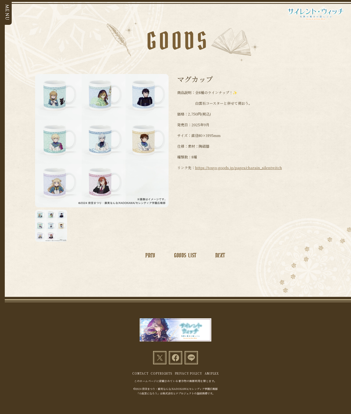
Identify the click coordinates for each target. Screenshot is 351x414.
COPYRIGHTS (161, 373)
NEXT (220, 255)
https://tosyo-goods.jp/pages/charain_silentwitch (238, 167)
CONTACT (140, 373)
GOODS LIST (185, 255)
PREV (150, 255)
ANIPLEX (212, 373)
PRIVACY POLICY (188, 373)
